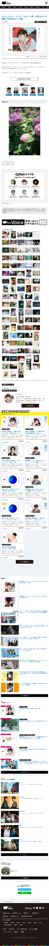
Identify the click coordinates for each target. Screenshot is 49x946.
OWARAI (3, 7)
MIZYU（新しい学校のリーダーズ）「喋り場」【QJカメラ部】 (11, 490)
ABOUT (4, 929)
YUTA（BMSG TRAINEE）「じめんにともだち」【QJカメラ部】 (11, 461)
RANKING (38, 7)
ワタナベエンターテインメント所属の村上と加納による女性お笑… (30, 784)
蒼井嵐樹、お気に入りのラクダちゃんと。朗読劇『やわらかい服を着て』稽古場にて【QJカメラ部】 (35, 490)
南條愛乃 (10, 210)
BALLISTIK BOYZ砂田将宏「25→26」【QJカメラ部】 (9, 547)
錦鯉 (20, 825)
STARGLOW (21, 811)
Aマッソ (21, 782)
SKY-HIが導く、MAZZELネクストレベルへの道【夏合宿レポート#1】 (33, 721)
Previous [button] (2, 871)
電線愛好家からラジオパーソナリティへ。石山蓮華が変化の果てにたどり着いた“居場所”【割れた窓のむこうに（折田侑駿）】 (33, 737)
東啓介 (43, 209)
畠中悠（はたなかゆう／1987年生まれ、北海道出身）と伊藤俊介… (31, 841)
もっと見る (24, 854)
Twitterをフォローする (25, 889)
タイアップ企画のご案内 (22, 929)
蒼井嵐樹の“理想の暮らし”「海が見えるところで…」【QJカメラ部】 (35, 519)
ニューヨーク (22, 796)
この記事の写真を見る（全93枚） (24, 79)
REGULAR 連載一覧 (9, 901)
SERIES (31, 7)
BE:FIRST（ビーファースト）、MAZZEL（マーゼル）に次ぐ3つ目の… (31, 813)
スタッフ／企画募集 (33, 929)
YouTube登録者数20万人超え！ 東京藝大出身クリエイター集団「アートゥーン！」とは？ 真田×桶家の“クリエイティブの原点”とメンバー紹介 (33, 763)
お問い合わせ (11, 929)
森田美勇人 (5, 210)
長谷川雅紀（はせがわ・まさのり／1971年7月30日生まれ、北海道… (31, 827)
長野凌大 (29, 209)
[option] (24, 871)
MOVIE (14, 7)
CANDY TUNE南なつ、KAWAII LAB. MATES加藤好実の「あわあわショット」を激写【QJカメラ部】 (34, 432)
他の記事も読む (30, 405)
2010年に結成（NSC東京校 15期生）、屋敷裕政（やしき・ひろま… (31, 798)
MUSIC (9, 7)
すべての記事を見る (24, 561)
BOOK (35, 922)
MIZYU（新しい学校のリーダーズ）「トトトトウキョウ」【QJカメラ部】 (11, 519)
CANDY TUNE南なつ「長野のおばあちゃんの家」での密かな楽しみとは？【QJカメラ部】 (11, 432)
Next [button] (45, 871)
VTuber (20, 7)
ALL (43, 7)
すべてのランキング (24, 772)
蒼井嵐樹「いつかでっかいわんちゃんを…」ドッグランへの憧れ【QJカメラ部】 (35, 461)
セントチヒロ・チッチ (34, 56)
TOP (3, 901)
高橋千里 (45, 56)
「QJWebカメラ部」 (37, 62)
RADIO (29, 922)
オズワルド (21, 839)
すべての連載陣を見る (24, 878)
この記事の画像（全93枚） (7, 229)
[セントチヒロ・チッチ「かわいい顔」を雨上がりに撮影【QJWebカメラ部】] (5, 234)
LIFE (40, 922)
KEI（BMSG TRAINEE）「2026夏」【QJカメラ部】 (30, 708)
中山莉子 (5, 209)
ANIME (25, 7)
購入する (9, 95)
